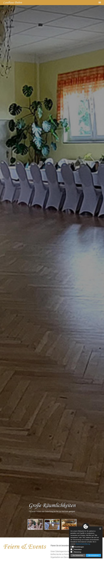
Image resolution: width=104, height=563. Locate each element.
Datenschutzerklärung (83, 544)
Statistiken (78, 549)
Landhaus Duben (12, 2)
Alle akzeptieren (93, 555)
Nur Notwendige (78, 555)
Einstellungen (79, 547)
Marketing (77, 552)
